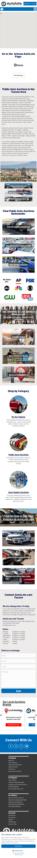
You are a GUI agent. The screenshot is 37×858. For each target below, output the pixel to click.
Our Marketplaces (13, 786)
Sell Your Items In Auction (16, 798)
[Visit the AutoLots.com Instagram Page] (16, 746)
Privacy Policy (14, 843)
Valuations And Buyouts (15, 802)
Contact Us (11, 769)
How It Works (12, 780)
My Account (11, 815)
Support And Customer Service (17, 784)
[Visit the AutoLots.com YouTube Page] (26, 746)
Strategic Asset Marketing (16, 804)
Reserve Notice (13, 767)
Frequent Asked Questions (16, 782)
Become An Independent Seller (17, 800)
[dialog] (18, 845)
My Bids (10, 819)
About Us (11, 760)
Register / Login (30, 3)
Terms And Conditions (15, 764)
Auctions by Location (14, 771)
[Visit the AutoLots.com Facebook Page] (10, 746)
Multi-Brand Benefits (14, 806)
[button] (18, 850)
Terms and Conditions (18, 853)
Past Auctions (12, 762)
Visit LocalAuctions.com (15, 789)
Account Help (12, 824)
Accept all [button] (18, 846)
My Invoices (11, 817)
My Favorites (12, 822)
